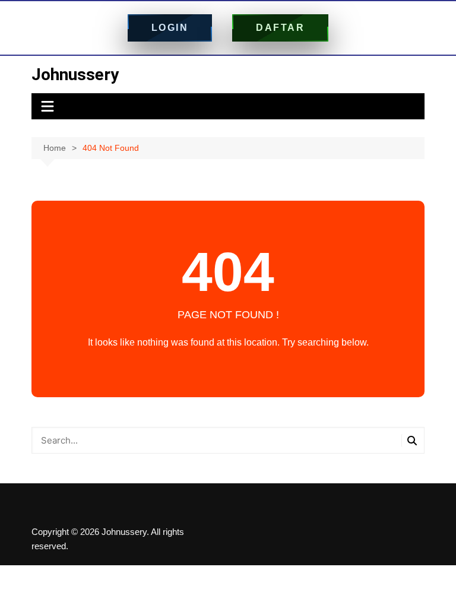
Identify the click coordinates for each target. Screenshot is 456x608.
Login (170, 28)
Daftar (280, 28)
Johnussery (75, 74)
